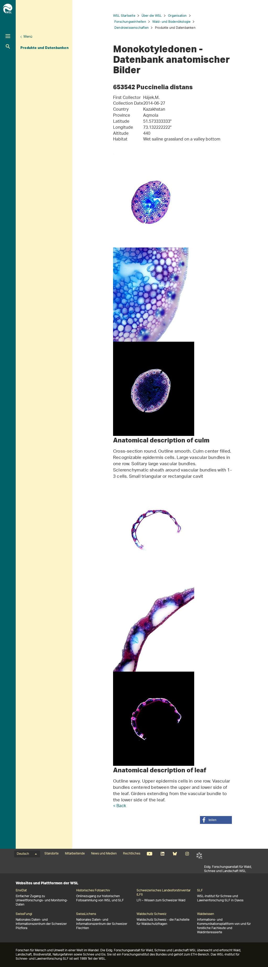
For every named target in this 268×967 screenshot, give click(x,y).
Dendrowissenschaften (131, 28)
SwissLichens (86, 914)
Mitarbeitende (75, 854)
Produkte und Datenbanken (44, 47)
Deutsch (23, 854)
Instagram (187, 854)
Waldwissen (205, 914)
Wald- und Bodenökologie (171, 22)
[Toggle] (7, 36)
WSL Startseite (124, 16)
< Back (119, 806)
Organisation (177, 16)
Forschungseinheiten (130, 22)
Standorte (51, 854)
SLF (199, 855)
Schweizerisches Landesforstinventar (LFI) (164, 893)
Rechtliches (131, 854)
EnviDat (21, 891)
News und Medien (104, 854)
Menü (28, 37)
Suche (8, 46)
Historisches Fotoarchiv (93, 891)
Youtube (149, 854)
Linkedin (162, 854)
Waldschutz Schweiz (151, 914)
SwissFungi (24, 914)
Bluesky (174, 854)
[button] (216, 820)
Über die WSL (152, 16)
